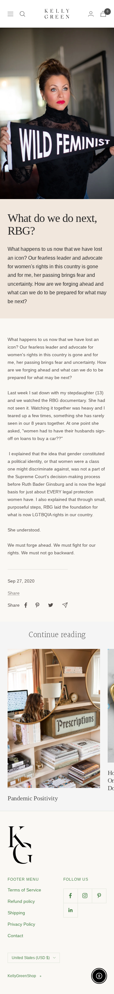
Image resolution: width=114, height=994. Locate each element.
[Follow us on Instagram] (85, 896)
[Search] (22, 14)
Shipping (16, 912)
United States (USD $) (31, 958)
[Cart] (103, 14)
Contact (15, 935)
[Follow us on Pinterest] (99, 896)
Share (14, 593)
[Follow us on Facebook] (70, 896)
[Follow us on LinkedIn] (70, 910)
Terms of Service (24, 889)
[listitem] (25, 605)
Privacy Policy (21, 924)
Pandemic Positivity (33, 798)
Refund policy (21, 901)
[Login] (91, 14)
